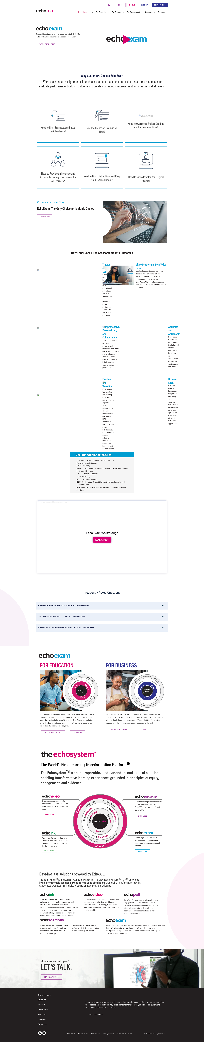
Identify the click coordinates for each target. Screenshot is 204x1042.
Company (42, 1019)
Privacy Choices (108, 1034)
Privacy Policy (83, 1034)
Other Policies (95, 1034)
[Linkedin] (40, 1033)
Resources (42, 1014)
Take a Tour (102, 540)
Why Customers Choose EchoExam (102, 75)
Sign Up (132, 5)
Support (144, 5)
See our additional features (93, 454)
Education (42, 1000)
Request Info (159, 5)
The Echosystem (44, 995)
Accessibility (71, 1034)
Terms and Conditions (124, 1034)
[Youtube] (44, 1033)
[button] (109, 5)
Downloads (42, 1024)
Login (120, 5)
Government (43, 1009)
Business (41, 1005)
